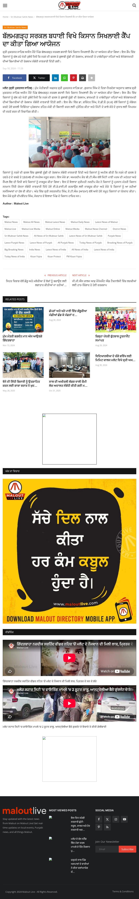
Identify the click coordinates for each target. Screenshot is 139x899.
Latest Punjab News (14, 242)
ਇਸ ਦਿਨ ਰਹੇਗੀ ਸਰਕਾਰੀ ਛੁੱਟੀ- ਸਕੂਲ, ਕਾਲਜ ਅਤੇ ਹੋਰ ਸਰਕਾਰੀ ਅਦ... (80, 823)
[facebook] (98, 819)
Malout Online (53, 228)
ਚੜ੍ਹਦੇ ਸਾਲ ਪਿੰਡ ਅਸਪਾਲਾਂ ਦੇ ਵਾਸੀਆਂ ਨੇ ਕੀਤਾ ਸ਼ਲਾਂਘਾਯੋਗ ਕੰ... (80, 865)
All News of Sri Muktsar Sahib (49, 235)
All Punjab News (66, 242)
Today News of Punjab (90, 242)
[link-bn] (69, 439)
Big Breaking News (14, 249)
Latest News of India (56, 249)
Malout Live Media (31, 228)
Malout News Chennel (96, 228)
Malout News (11, 222)
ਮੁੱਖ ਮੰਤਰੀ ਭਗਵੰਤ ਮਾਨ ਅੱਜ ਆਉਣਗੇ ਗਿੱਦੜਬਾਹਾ (22, 338)
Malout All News (31, 222)
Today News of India (15, 256)
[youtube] (124, 819)
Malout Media (72, 228)
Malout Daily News (80, 222)
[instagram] (115, 819)
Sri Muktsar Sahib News (22, 16)
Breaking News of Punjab (119, 242)
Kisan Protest (54, 256)
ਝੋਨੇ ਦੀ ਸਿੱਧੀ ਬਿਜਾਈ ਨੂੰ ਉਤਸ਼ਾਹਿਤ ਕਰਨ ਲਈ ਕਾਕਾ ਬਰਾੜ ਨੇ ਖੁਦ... (21, 383)
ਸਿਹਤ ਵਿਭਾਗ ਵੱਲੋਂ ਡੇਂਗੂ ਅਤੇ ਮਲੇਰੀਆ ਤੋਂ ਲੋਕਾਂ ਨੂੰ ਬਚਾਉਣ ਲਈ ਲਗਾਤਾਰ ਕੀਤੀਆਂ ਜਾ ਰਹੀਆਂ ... (36, 283)
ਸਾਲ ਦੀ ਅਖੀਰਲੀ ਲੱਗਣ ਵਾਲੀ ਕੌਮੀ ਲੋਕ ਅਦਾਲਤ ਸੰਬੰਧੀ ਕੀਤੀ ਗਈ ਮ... (68, 383)
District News (119, 228)
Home (5, 16)
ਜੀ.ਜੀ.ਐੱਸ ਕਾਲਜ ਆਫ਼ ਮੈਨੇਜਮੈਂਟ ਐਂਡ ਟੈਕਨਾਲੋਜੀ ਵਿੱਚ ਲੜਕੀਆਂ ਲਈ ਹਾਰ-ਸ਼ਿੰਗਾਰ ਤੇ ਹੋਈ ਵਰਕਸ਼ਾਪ (104, 283)
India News (34, 249)
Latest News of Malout (106, 222)
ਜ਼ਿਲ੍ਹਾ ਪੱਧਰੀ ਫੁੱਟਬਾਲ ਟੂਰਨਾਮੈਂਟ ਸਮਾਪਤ (112, 338)
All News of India (80, 249)
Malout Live (10, 228)
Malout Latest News (55, 222)
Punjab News (114, 235)
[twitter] (107, 819)
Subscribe (127, 849)
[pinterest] (98, 827)
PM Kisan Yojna (74, 256)
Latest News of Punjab (41, 242)
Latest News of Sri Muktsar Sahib (85, 235)
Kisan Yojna (36, 256)
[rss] (107, 827)
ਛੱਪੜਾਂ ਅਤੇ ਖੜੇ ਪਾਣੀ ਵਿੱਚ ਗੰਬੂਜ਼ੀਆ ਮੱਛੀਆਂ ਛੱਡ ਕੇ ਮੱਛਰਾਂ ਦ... (68, 313)
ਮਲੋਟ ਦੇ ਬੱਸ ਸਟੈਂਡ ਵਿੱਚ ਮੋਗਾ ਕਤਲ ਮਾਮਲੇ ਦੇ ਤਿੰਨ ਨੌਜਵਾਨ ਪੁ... (80, 844)
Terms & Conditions (123, 891)
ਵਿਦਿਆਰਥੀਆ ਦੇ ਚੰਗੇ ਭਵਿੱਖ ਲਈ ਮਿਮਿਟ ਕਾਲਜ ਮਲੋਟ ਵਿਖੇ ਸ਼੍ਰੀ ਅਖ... (115, 358)
